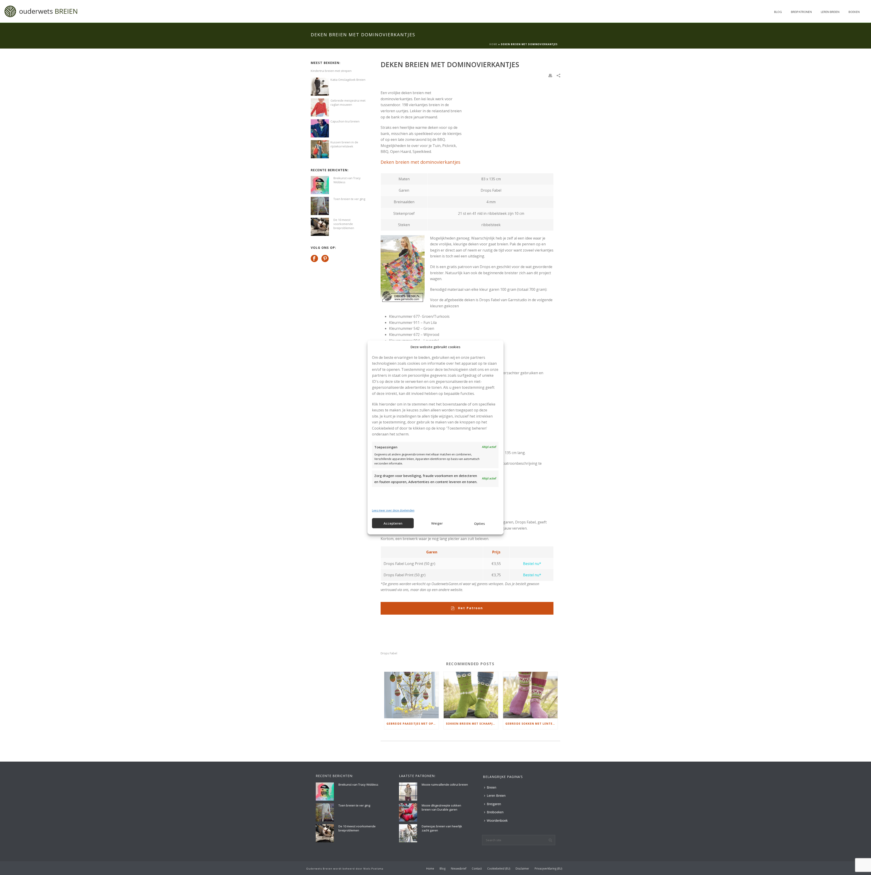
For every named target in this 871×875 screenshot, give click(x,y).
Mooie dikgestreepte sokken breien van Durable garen (441, 807)
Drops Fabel (389, 653)
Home (493, 44)
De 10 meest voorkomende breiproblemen (343, 224)
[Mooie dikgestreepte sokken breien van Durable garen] (408, 812)
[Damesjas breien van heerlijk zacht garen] (408, 833)
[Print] (550, 75)
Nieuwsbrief (458, 868)
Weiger (437, 523)
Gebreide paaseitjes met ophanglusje (413, 724)
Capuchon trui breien (345, 121)
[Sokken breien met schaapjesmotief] (471, 695)
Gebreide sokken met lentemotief (531, 724)
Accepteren (393, 523)
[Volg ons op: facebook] (314, 259)
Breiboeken (495, 812)
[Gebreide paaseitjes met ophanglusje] (411, 695)
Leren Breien (830, 12)
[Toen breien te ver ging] (320, 206)
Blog (778, 12)
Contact (477, 868)
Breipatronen (801, 12)
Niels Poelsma (373, 868)
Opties (479, 523)
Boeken (854, 12)
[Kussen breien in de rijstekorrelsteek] (320, 149)
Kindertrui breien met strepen (331, 71)
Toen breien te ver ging (349, 199)
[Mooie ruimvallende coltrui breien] (408, 791)
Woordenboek (497, 820)
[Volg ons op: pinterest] (325, 259)
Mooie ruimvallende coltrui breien (445, 784)
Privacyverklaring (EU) (548, 868)
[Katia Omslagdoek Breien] (320, 87)
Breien (491, 787)
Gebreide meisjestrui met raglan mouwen (347, 102)
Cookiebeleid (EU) (498, 868)
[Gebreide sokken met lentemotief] (530, 695)
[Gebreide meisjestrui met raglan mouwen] (320, 107)
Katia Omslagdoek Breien (347, 80)
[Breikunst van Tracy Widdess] (320, 185)
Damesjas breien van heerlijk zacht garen (442, 828)
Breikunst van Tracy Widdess (347, 180)
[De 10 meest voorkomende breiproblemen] (320, 227)
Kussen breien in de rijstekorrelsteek (344, 144)
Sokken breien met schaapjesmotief (472, 724)
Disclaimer (522, 868)
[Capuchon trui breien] (320, 128)
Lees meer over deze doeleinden (393, 510)
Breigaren (494, 804)
